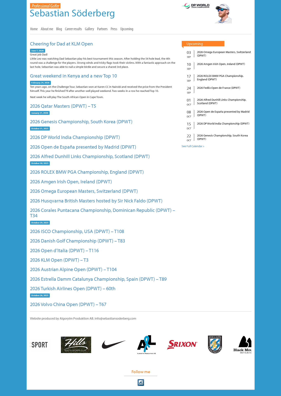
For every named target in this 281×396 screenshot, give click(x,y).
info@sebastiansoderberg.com (115, 318)
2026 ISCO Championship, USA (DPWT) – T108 (77, 231)
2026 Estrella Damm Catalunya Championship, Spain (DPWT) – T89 (98, 279)
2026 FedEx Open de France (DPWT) (218, 88)
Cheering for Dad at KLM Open (61, 43)
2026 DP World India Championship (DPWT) (75, 137)
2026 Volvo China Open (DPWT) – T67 (68, 304)
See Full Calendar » (193, 146)
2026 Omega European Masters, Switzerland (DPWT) (84, 191)
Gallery (89, 28)
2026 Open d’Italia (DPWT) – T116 (64, 250)
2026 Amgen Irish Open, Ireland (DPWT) (71, 181)
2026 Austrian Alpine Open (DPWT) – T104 (73, 269)
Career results (73, 28)
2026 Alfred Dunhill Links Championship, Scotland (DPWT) (90, 156)
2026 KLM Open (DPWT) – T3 (59, 260)
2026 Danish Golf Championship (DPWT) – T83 (77, 241)
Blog (59, 28)
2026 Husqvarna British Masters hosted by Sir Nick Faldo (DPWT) (96, 200)
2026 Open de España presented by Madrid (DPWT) (83, 147)
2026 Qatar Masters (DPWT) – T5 (63, 106)
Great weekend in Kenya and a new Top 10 (73, 76)
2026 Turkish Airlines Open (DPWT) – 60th (72, 288)
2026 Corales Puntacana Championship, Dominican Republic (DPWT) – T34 (102, 212)
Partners (102, 28)
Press (114, 28)
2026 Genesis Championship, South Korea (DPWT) (81, 121)
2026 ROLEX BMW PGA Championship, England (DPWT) (87, 172)
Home (34, 28)
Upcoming (126, 28)
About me (47, 28)
